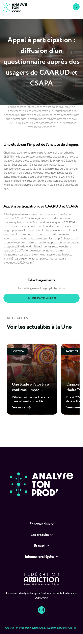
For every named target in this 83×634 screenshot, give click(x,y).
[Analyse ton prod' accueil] (15, 7)
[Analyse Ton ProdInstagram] (41, 610)
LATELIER (72, 628)
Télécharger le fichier (43, 298)
